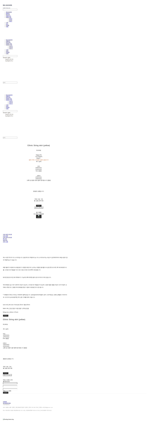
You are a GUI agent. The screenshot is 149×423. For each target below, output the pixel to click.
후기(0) (5, 238)
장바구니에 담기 (7, 375)
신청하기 (6, 392)
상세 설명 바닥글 (7, 237)
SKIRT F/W (8, 17)
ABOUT (8, 13)
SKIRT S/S (8, 16)
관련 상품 (5, 241)
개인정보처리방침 (7, 403)
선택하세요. (38, 167)
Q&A (7, 26)
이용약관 (5, 401)
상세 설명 (5, 236)
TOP (7, 22)
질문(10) (5, 240)
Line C (10, 21)
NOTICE (8, 14)
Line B (10, 20)
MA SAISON (9, 12)
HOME (7, 25)
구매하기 (6, 315)
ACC (7, 24)
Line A (10, 18)
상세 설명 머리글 (7, 234)
